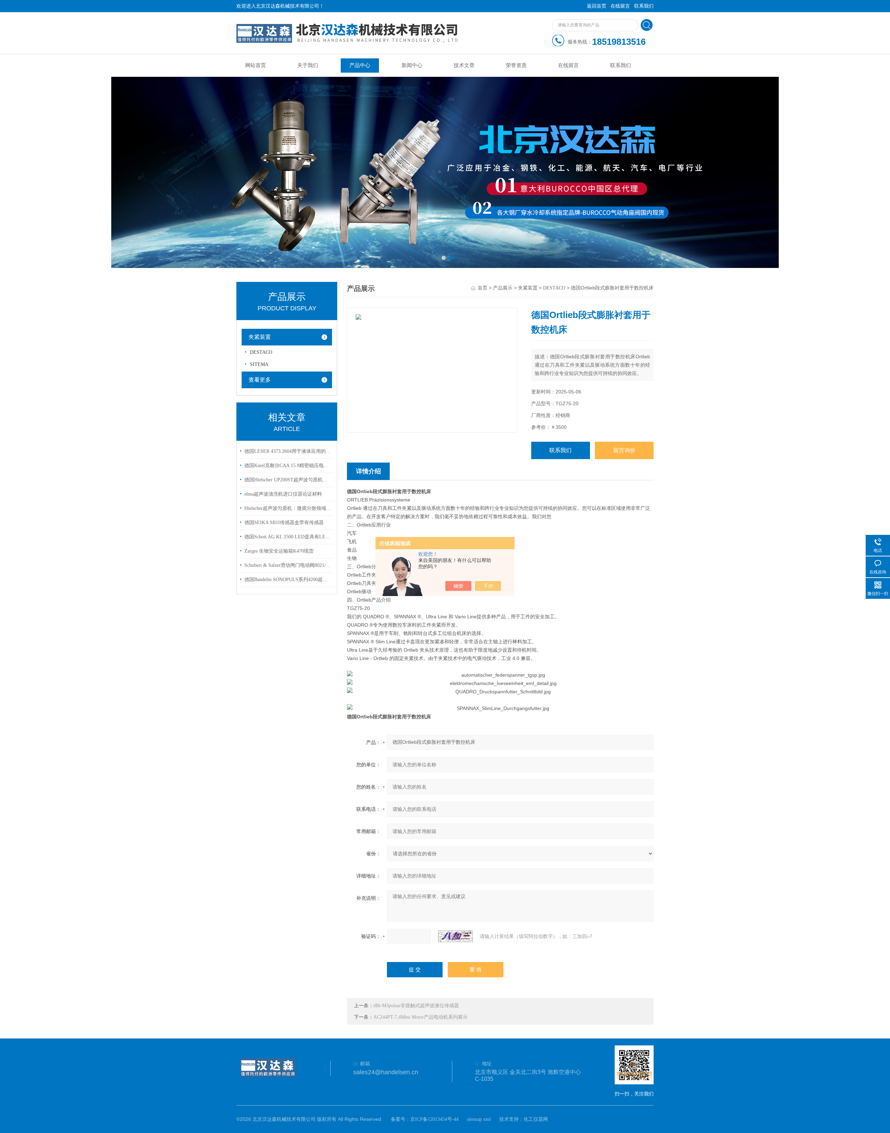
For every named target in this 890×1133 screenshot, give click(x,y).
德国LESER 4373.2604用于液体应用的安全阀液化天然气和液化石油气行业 (287, 451)
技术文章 (464, 65)
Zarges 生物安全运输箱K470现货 (279, 551)
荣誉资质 (516, 65)
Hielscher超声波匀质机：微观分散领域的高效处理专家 (287, 508)
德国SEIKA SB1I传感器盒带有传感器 (284, 522)
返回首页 (596, 6)
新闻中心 (412, 65)
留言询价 (624, 450)
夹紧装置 (260, 337)
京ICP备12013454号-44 (434, 1119)
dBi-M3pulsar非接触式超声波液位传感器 (416, 1005)
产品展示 (502, 288)
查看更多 (260, 380)
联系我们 (644, 6)
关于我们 (307, 65)
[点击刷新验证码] (455, 936)
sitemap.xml (479, 1119)
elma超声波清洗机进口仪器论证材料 (283, 494)
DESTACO (261, 352)
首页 (482, 288)
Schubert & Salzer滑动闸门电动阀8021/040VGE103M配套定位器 (287, 565)
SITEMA (259, 364)
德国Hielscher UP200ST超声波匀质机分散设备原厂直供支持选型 (287, 479)
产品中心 (359, 65)
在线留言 (620, 6)
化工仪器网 (536, 1119)
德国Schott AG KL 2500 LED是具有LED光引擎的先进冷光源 (287, 536)
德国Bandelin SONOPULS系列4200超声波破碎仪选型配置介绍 (287, 579)
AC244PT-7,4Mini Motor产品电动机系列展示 (420, 1017)
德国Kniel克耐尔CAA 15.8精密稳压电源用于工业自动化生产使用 (287, 465)
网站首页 (255, 65)
